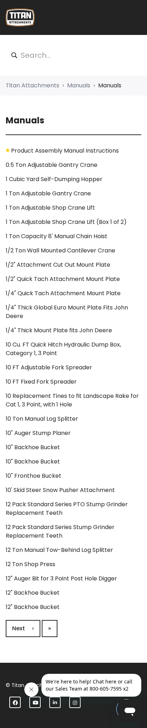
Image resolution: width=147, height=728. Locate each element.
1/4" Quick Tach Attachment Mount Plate (63, 293)
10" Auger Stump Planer (38, 433)
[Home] (20, 17)
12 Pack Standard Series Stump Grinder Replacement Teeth (60, 531)
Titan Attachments (32, 85)
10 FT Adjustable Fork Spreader (49, 367)
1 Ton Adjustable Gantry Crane (48, 193)
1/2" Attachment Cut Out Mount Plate (58, 265)
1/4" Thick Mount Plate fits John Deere (59, 330)
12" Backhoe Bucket (33, 593)
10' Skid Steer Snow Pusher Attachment (60, 490)
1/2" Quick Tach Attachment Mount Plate (63, 279)
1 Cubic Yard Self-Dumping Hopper (54, 179)
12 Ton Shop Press (30, 564)
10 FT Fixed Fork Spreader (41, 382)
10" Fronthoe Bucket (33, 476)
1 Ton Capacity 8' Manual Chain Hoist (56, 236)
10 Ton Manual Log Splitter (42, 419)
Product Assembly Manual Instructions (65, 151)
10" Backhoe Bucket (33, 447)
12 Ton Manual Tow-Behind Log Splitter (59, 550)
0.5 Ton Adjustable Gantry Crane (51, 165)
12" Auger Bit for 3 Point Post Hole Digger (61, 578)
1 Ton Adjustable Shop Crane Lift (50, 208)
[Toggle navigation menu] (136, 17)
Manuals (78, 85)
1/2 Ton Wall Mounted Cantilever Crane (60, 250)
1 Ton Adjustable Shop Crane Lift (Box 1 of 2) (66, 222)
